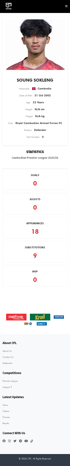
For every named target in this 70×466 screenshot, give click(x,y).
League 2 (7, 387)
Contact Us (8, 357)
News (5, 405)
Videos (6, 411)
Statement (7, 363)
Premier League (10, 381)
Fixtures (6, 417)
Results (6, 423)
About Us (7, 351)
